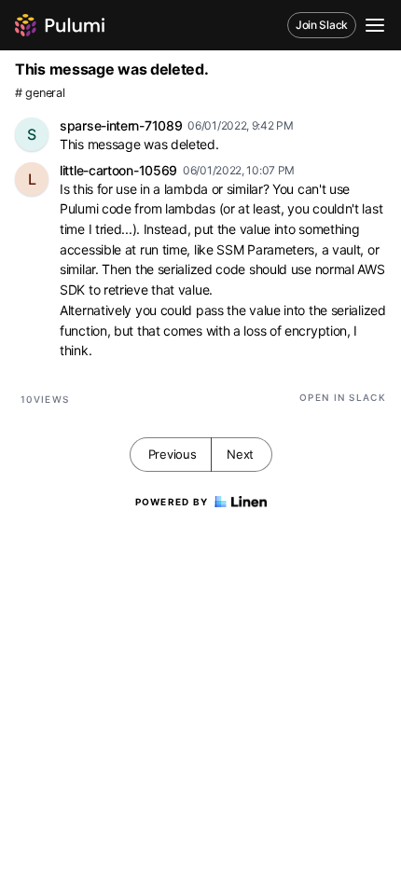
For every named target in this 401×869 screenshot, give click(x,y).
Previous (172, 454)
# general (39, 93)
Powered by (172, 501)
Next (240, 454)
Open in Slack (342, 397)
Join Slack (322, 25)
